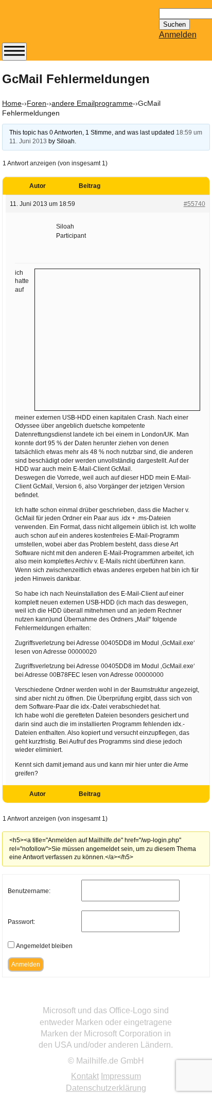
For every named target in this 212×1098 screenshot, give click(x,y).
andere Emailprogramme (92, 103)
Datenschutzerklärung (106, 1088)
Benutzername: (29, 891)
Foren (36, 103)
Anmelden (178, 34)
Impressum (121, 1076)
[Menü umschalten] (14, 52)
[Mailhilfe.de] (58, 26)
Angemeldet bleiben (44, 946)
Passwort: (21, 921)
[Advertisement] (117, 338)
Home (12, 103)
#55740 (194, 203)
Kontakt (85, 1076)
